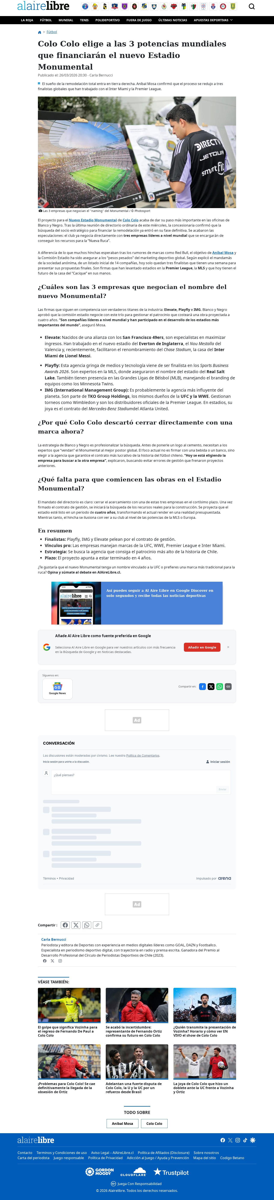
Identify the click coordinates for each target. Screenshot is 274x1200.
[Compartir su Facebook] (65, 925)
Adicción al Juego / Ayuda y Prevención (158, 1157)
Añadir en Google (202, 647)
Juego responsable (69, 1157)
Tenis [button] (84, 20)
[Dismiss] (228, 647)
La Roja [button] (27, 20)
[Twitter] (53, 960)
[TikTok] (245, 1140)
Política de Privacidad (105, 1157)
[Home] (44, 6)
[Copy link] (228, 686)
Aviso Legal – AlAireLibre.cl (112, 1152)
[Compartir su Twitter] (75, 925)
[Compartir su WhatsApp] (86, 925)
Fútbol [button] (46, 20)
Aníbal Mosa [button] (122, 1123)
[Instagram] (60, 960)
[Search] (251, 6)
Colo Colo (130, 220)
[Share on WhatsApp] (219, 686)
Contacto (25, 1152)
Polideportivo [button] (107, 20)
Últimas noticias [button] (172, 20)
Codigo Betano (232, 1157)
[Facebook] (45, 960)
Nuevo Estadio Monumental (93, 220)
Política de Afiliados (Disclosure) (163, 1152)
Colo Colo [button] (154, 1123)
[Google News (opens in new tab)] (57, 688)
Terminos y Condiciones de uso (62, 1152)
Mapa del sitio (204, 1157)
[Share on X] (211, 686)
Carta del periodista (33, 1157)
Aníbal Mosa (223, 252)
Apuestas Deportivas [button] (211, 20)
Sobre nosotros (206, 1152)
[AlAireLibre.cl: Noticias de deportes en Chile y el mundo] (36, 1140)
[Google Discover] (252, 1140)
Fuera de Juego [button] (139, 20)
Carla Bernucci (53, 939)
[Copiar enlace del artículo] (97, 925)
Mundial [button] (66, 20)
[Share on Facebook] (202, 686)
